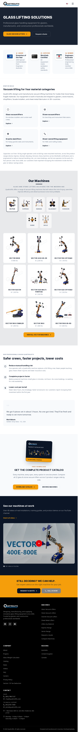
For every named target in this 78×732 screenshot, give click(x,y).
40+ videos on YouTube (12, 566)
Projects (6, 654)
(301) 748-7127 (10, 696)
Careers (6, 676)
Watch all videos (9, 518)
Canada (44, 658)
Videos (5, 669)
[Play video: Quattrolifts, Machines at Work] (39, 543)
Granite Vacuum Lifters (49, 617)
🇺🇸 (67, 4)
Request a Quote (41, 34)
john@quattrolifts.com (13, 707)
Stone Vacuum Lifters (48, 613)
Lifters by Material (47, 624)
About (5, 650)
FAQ (4, 672)
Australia (44, 650)
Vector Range (45, 631)
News (5, 665)
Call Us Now (52, 591)
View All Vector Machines (38, 335)
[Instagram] (10, 624)
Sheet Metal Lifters (47, 620)
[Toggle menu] (73, 4)
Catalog (5, 661)
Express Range (46, 628)
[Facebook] (5, 624)
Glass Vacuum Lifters (15, 34)
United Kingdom (47, 654)
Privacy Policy (7, 680)
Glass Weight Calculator (11, 658)
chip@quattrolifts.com (13, 699)
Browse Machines (49, 487)
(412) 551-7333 (10, 705)
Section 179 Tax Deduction (12, 683)
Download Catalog (24, 487)
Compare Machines (48, 639)
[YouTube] (15, 624)
